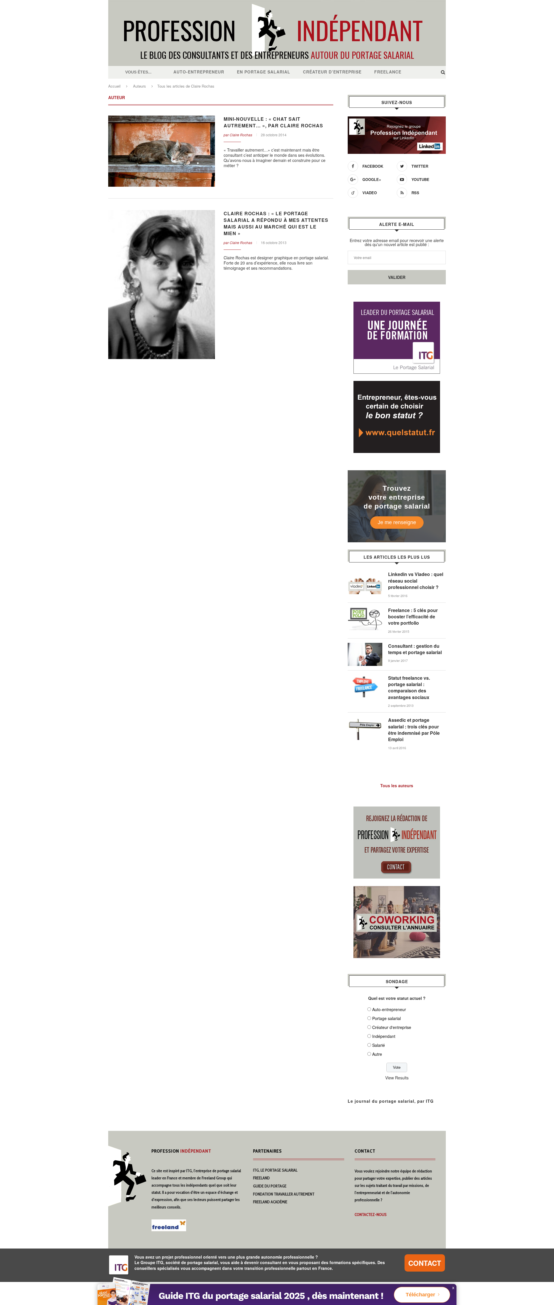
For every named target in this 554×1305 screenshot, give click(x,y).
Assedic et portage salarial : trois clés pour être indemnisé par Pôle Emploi (414, 730)
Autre (377, 1054)
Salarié (378, 1045)
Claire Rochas (241, 134)
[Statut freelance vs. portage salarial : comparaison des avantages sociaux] (365, 678)
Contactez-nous (371, 1214)
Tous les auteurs (396, 785)
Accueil (114, 86)
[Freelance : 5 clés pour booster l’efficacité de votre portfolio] (365, 610)
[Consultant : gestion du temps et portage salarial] (365, 646)
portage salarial (229, 1170)
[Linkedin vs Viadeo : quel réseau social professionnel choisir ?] (365, 574)
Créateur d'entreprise (391, 1027)
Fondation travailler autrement (284, 1194)
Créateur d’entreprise (332, 72)
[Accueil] (277, 3)
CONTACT (424, 1263)
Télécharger (420, 1295)
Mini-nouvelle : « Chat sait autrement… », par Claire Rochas (273, 122)
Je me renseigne (397, 522)
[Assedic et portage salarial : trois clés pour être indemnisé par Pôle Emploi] (365, 720)
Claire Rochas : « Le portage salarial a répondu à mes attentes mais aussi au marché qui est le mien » (276, 223)
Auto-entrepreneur (198, 72)
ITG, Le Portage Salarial (275, 1170)
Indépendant (383, 1036)
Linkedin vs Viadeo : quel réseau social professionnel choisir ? (415, 580)
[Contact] (396, 810)
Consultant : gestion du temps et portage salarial (415, 649)
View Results (397, 1078)
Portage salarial (386, 1018)
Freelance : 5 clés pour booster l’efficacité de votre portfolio (413, 616)
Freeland (261, 1178)
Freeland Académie (270, 1201)
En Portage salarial (263, 72)
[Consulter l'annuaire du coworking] (396, 889)
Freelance (387, 72)
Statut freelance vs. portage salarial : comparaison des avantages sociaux (409, 687)
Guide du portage (270, 1186)
